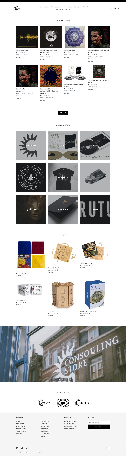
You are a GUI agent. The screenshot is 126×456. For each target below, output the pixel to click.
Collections (45, 421)
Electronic (44, 431)
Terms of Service (21, 431)
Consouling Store (25, 452)
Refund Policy (20, 428)
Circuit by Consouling (71, 426)
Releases (44, 423)
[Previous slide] (56, 380)
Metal (43, 436)
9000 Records (69, 423)
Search (18, 421)
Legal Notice (20, 423)
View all (63, 112)
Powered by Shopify (36, 452)
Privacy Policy (20, 426)
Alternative (44, 428)
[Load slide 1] (59, 379)
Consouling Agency (70, 428)
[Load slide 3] (62, 379)
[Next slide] (66, 380)
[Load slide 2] (61, 379)
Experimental (45, 433)
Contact (19, 433)
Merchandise (45, 426)
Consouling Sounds (70, 421)
